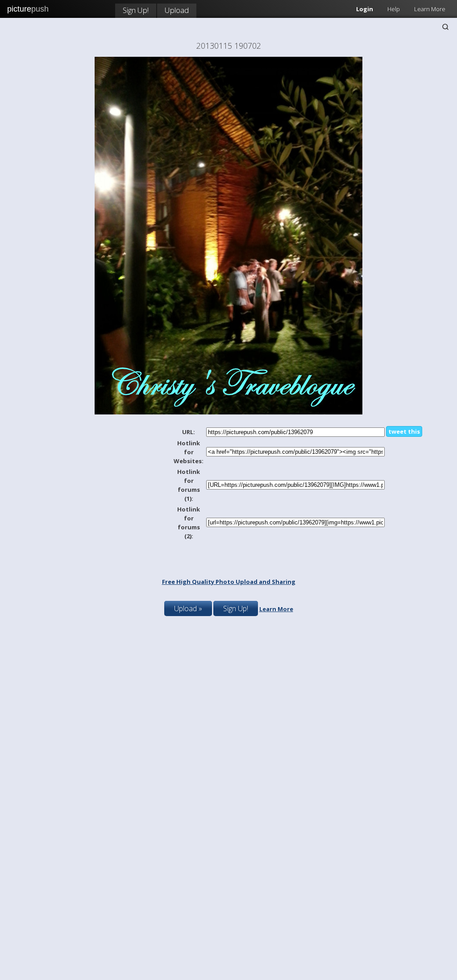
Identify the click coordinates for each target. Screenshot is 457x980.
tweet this (404, 431)
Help (393, 9)
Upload (177, 10)
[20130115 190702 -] (228, 412)
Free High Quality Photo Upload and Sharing (228, 582)
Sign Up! (136, 10)
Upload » (188, 608)
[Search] (445, 27)
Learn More (429, 9)
